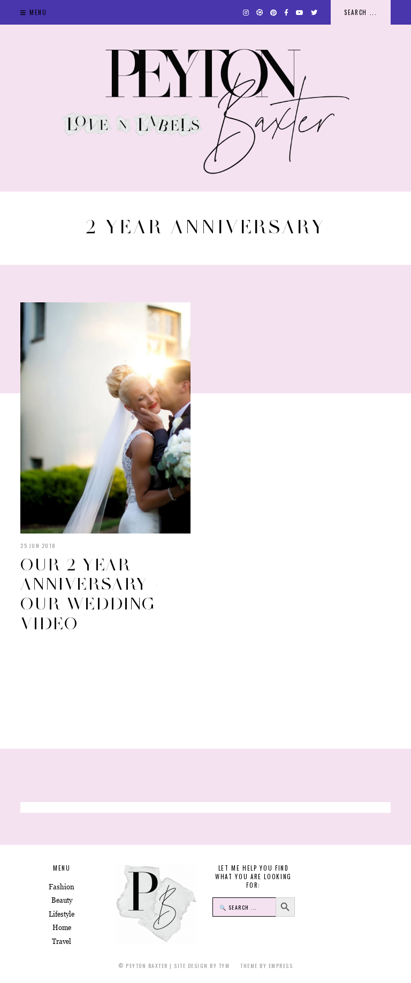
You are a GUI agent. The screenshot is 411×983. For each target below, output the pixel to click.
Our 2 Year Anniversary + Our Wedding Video (90, 594)
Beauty (61, 900)
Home (61, 928)
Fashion (61, 887)
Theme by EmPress (266, 966)
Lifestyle (61, 914)
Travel (61, 942)
